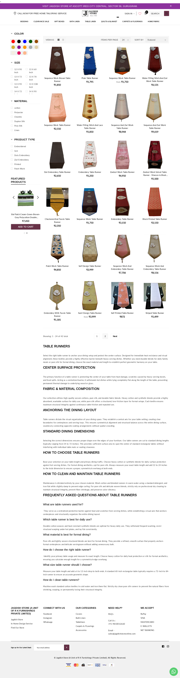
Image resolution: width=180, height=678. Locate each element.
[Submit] (66, 647)
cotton (17, 108)
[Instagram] (168, 646)
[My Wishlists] (139, 13)
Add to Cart (25, 227)
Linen (16, 130)
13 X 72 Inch (18, 78)
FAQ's (111, 614)
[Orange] (25, 47)
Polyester (18, 112)
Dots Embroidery (22, 155)
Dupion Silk (19, 121)
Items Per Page (109, 40)
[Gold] (13, 47)
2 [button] (27, 233)
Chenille (18, 117)
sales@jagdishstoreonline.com (121, 633)
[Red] (13, 41)
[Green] (30, 41)
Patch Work (19, 168)
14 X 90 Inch (33, 93)
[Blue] (25, 41)
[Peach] (25, 53)
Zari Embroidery (21, 160)
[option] (25, 209)
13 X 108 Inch (33, 85)
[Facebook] (163, 646)
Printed (17, 164)
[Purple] (19, 47)
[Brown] (36, 41)
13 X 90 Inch (18, 85)
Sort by (139, 40)
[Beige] (36, 47)
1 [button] (24, 233)
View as (50, 40)
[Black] (19, 41)
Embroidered (20, 146)
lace (16, 151)
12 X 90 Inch (18, 70)
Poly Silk (18, 126)
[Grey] (30, 47)
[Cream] (13, 53)
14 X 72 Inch (18, 93)
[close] (170, 6)
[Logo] (90, 13)
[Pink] (19, 53)
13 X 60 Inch (33, 70)
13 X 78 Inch (33, 78)
